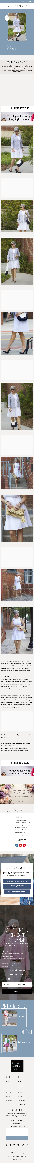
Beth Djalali (18, 817)
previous (13, 1007)
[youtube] (18, 1145)
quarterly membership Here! (17, 886)
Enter (16, 991)
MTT (21, 1159)
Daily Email (21, 970)
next (27, 1033)
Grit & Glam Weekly (18, 974)
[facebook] (10, 1145)
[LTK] (23, 1145)
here (20, 743)
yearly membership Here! (17, 891)
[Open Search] (30, 1)
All (13, 970)
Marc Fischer (5, 748)
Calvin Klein (11, 743)
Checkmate (8, 753)
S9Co (17, 1159)
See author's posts (21, 840)
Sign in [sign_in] (21, 1)
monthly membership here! (17, 881)
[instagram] (7, 1145)
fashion (9, 46)
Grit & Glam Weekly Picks (18, 1126)
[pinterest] (14, 1145)
